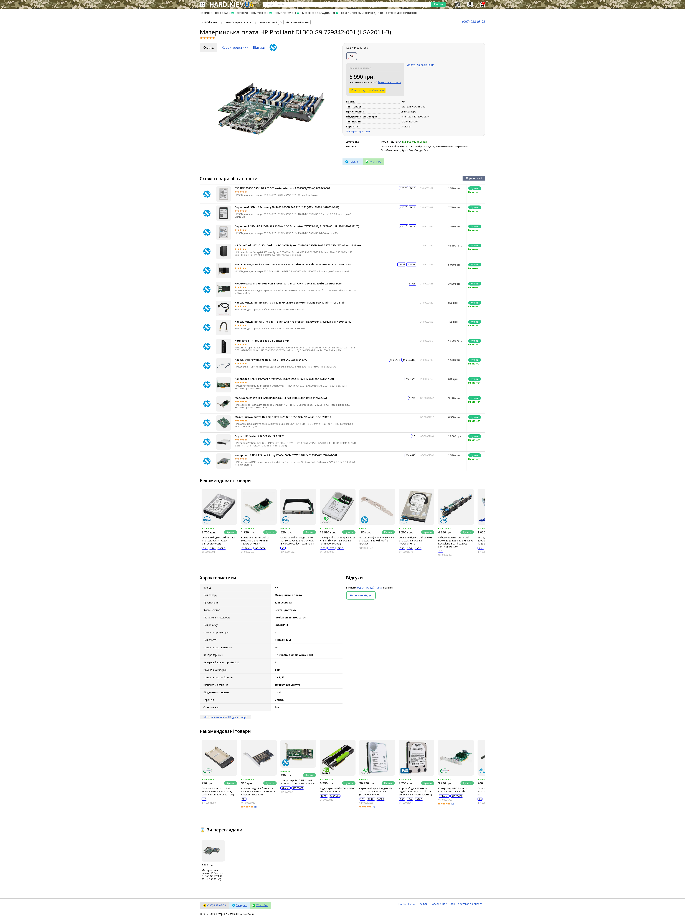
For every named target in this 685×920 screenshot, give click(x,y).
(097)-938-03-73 (473, 21)
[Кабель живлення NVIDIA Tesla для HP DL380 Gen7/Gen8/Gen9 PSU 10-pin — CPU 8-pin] (223, 308)
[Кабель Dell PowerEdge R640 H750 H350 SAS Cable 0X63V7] (223, 365)
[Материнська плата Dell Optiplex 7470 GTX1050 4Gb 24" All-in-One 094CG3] (223, 423)
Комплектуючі (285, 13)
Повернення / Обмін (442, 904)
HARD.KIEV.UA (406, 904)
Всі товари (222, 13)
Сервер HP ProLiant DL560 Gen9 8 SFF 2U (260, 436)
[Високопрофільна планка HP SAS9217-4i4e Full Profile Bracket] (377, 507)
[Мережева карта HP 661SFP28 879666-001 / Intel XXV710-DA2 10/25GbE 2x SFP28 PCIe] (223, 289)
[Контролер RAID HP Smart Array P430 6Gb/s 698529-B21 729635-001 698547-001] (223, 384)
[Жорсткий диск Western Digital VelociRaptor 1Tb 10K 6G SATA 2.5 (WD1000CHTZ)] (416, 758)
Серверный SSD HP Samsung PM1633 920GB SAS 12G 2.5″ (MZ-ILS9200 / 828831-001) (287, 207)
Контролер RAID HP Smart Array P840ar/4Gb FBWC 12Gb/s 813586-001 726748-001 (286, 455)
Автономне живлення (401, 13)
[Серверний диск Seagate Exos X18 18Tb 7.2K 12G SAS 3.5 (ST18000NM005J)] (338, 507)
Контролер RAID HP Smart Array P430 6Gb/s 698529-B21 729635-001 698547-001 (284, 379)
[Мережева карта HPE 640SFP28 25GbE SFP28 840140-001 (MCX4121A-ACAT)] (223, 404)
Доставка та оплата (470, 904)
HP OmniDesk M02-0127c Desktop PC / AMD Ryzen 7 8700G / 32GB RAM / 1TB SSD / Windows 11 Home (298, 245)
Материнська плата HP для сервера (225, 717)
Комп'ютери (259, 13)
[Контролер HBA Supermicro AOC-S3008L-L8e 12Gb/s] (456, 758)
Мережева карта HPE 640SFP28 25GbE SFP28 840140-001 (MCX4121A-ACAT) (281, 398)
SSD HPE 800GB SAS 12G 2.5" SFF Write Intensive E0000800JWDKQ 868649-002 (282, 188)
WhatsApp (375, 161)
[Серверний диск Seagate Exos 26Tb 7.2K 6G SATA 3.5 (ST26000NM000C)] (377, 758)
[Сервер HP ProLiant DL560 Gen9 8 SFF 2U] (223, 442)
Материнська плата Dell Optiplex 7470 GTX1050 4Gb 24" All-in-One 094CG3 (283, 417)
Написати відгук (361, 595)
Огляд (208, 47)
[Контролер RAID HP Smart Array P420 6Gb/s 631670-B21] (298, 754)
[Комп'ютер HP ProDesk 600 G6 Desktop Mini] (223, 346)
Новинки (206, 13)
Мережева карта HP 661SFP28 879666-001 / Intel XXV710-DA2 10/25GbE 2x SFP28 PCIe (288, 283)
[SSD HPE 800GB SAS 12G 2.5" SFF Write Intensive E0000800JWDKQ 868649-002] (223, 194)
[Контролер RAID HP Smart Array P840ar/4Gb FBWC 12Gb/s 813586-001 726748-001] (223, 461)
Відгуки (259, 47)
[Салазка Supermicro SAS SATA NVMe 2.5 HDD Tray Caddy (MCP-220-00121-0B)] (219, 758)
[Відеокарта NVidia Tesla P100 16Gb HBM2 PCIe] (338, 758)
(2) (452, 803)
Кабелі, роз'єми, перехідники (362, 13)
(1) (255, 806)
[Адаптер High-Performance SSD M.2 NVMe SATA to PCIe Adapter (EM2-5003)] (259, 758)
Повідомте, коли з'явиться (367, 90)
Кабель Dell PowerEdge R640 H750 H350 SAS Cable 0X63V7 (271, 359)
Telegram (354, 161)
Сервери (242, 13)
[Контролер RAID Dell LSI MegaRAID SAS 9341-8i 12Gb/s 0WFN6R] (259, 507)
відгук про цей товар (369, 587)
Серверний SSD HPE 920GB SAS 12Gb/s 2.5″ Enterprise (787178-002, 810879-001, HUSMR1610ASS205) (297, 226)
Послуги (423, 904)
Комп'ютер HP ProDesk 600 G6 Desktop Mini (262, 340)
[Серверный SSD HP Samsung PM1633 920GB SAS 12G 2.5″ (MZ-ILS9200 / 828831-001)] (223, 213)
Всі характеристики (358, 131)
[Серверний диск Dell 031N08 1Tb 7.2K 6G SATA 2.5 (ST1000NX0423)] (219, 507)
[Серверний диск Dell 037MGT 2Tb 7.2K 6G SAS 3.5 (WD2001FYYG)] (416, 507)
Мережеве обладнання (318, 13)
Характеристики (235, 47)
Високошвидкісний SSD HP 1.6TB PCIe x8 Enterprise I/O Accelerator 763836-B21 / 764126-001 (293, 264)
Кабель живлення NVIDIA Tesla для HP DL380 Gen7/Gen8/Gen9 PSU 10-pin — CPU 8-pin (290, 302)
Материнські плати (389, 82)
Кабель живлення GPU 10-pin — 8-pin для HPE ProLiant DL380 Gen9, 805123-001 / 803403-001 (294, 321)
